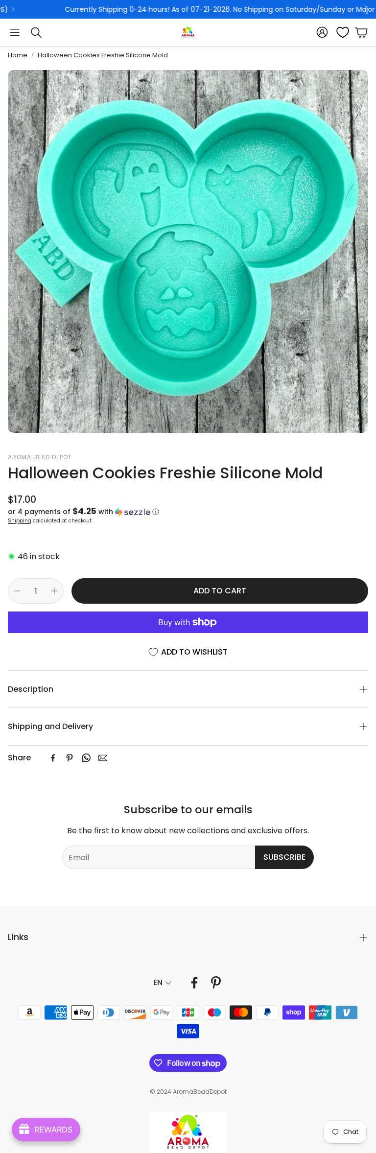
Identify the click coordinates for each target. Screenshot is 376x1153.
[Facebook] (52, 757)
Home (17, 55)
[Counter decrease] (17, 591)
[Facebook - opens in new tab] (194, 982)
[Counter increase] (54, 591)
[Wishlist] (340, 32)
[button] (15, 32)
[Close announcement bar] (366, 7)
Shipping (19, 520)
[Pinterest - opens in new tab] (216, 982)
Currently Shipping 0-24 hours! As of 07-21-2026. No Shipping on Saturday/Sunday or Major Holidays (191, 9)
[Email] (102, 757)
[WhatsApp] (86, 757)
